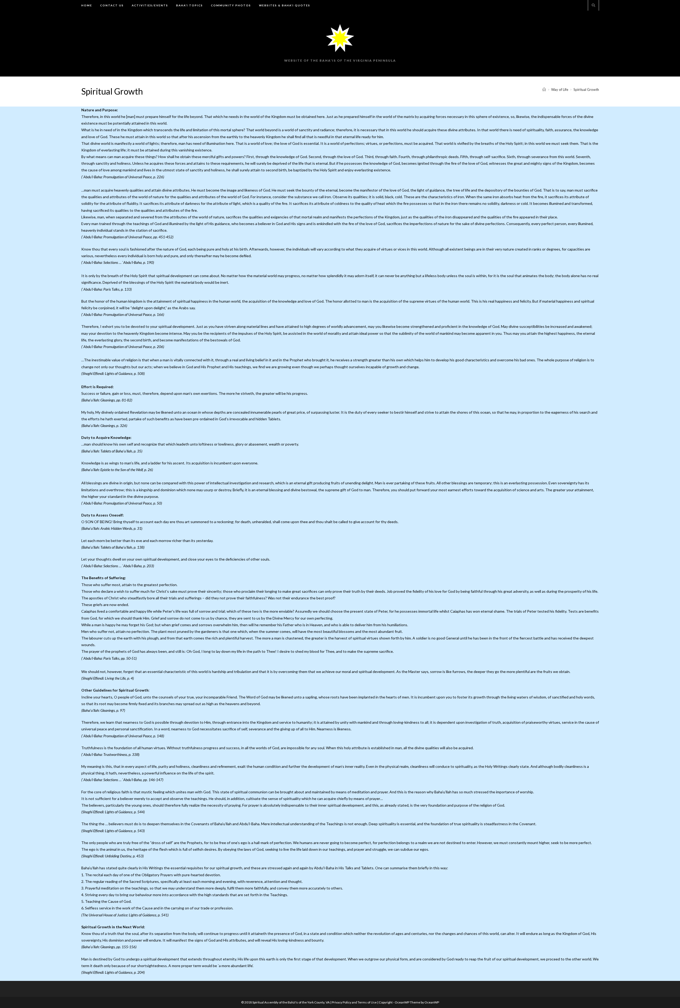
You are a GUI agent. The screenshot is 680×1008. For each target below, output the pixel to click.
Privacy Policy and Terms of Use (354, 1002)
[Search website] (593, 6)
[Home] (544, 89)
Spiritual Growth (586, 89)
